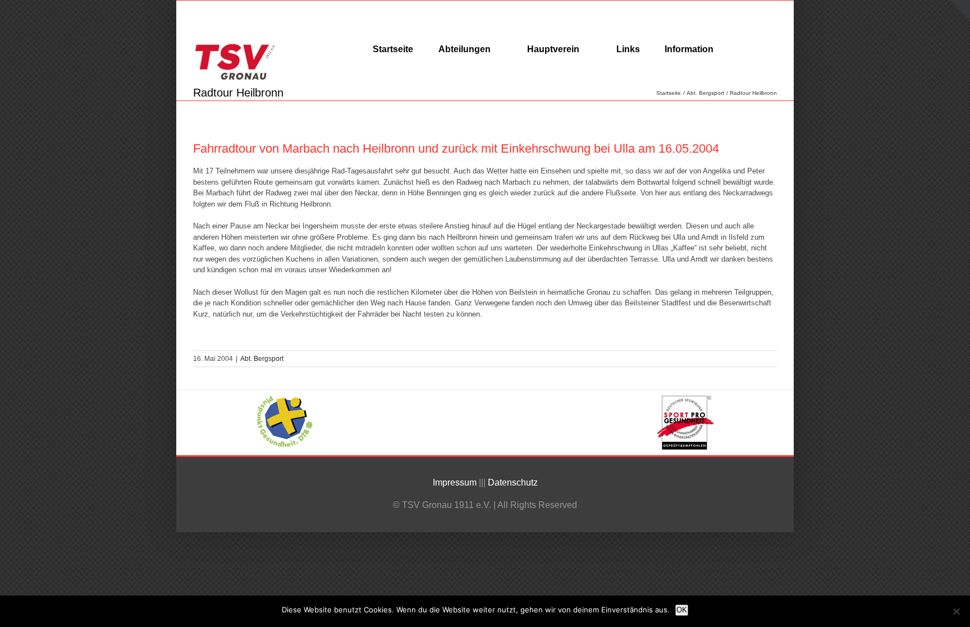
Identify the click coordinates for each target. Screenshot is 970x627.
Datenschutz (514, 482)
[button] (742, 48)
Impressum (455, 482)
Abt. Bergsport (261, 359)
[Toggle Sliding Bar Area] (960, 10)
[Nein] (956, 611)
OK (681, 610)
